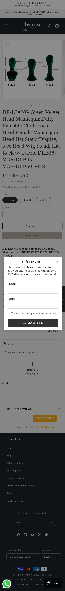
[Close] (57, 261)
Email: (13, 284)
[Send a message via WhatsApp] (7, 584)
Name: (12, 299)
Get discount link (33, 322)
